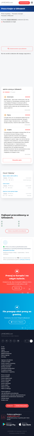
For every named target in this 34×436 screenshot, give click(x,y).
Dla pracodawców (24, 2)
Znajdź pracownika (6, 365)
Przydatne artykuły (6, 370)
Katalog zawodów (6, 366)
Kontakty (3, 357)
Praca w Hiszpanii (6, 383)
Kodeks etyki (4, 400)
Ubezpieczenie (5, 351)
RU (25, 341)
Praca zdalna (4, 385)
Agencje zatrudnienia (7, 360)
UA (28, 341)
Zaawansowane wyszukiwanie (17, 48)
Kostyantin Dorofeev (8, 250)
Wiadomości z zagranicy (8, 372)
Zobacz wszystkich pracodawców (17, 231)
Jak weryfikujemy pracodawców (9, 393)
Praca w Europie (5, 375)
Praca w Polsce (5, 376)
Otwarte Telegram (18, 322)
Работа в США (5, 387)
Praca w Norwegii (5, 380)
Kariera (3, 348)
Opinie (3, 350)
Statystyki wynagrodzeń (8, 368)
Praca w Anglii (5, 381)
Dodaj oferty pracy (21, 405)
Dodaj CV (10, 405)
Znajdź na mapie (5, 361)
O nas (2, 346)
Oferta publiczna (5, 391)
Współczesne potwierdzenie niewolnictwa (12, 396)
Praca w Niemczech (6, 378)
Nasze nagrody (5, 355)
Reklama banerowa (6, 353)
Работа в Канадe (6, 388)
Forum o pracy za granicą (8, 363)
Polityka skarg (5, 398)
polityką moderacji (25, 259)
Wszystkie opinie (17, 160)
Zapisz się (17, 288)
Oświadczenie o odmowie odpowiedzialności (13, 395)
